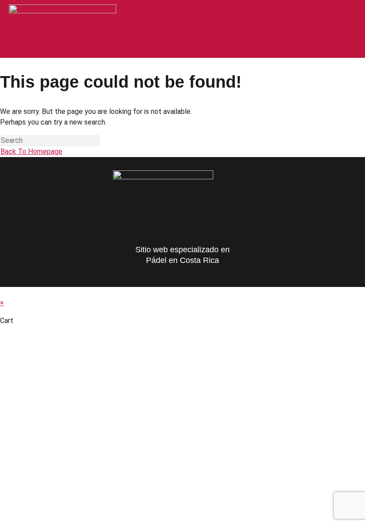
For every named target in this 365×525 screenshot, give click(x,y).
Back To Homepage (31, 151)
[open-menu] (348, 14)
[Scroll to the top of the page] (2, 292)
